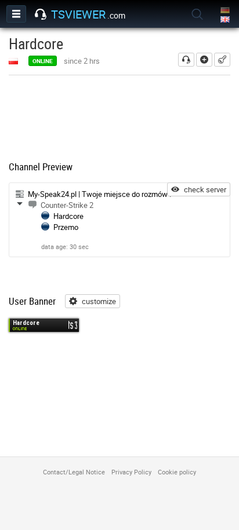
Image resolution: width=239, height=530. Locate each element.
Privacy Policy (131, 471)
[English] (226, 20)
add (204, 60)
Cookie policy (177, 471)
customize (99, 301)
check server (205, 189)
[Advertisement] (119, 119)
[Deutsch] (226, 10)
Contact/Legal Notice (74, 471)
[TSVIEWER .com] (40, 14)
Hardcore (68, 216)
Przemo (65, 227)
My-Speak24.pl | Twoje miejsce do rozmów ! (99, 194)
